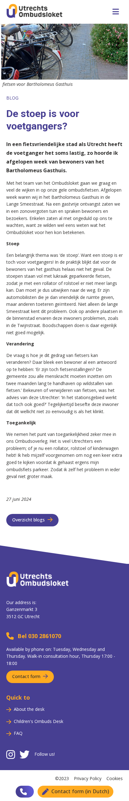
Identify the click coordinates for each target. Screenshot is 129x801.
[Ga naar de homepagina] (37, 595)
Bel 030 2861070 (39, 636)
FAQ (18, 733)
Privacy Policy (87, 778)
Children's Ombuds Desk (38, 721)
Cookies (114, 778)
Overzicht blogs (28, 520)
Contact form (26, 676)
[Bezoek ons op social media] (10, 755)
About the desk (29, 709)
